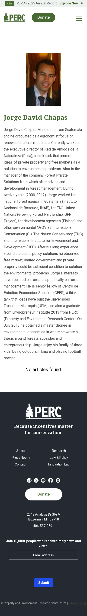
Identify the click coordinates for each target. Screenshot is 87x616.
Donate (43, 494)
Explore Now (68, 3)
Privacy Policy (77, 603)
